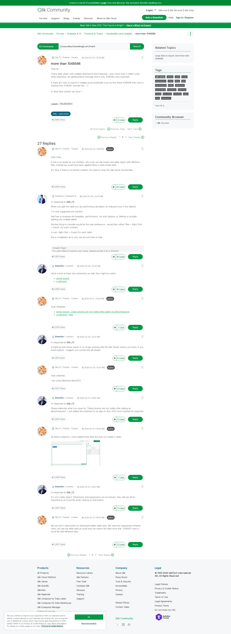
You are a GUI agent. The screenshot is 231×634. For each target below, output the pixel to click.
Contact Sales (122, 607)
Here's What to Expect (139, 25)
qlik (183, 81)
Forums (60, 33)
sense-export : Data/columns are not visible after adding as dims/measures (92, 311)
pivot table (160, 90)
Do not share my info (165, 610)
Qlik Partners (82, 577)
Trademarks (160, 592)
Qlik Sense (42, 581)
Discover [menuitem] (88, 18)
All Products (43, 573)
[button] (142, 57)
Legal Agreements (163, 601)
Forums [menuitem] (43, 18)
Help (171, 17)
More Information (88, 623)
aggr (186, 94)
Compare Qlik (82, 585)
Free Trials (81, 581)
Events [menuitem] (76, 18)
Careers (119, 594)
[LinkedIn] (123, 625)
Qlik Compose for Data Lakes (51, 598)
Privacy (119, 590)
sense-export (62, 278)
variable (177, 94)
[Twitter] (118, 625)
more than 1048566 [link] (145, 33)
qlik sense (160, 77)
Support (80, 598)
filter (177, 81)
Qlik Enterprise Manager (48, 607)
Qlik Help (189, 10)
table (171, 85)
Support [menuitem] (55, 18)
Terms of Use (161, 597)
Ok (89, 617)
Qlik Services (175, 10)
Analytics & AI (74, 33)
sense (170, 77)
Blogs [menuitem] (66, 18)
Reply (135, 120)
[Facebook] (129, 625)
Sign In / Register (185, 17)
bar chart (167, 94)
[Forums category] (156, 123)
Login (104, 2)
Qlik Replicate (43, 594)
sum (157, 98)
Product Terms (162, 605)
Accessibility (121, 585)
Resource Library (84, 573)
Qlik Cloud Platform (46, 577)
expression (161, 81)
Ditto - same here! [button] (61, 114)
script (184, 77)
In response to (62, 202)
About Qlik (120, 573)
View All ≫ (160, 105)
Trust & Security (123, 581)
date (177, 77)
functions (172, 90)
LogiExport (61, 281)
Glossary (80, 590)
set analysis (161, 85)
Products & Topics (93, 33)
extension (166, 98)
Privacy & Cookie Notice (166, 588)
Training (80, 594)
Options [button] (190, 33)
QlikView (41, 590)
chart (170, 81)
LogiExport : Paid (64, 314)
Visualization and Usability (119, 33)
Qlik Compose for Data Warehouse (54, 603)
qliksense (180, 85)
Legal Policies (161, 584)
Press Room (121, 577)
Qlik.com (163, 10)
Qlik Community (45, 33)
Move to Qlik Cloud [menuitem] (106, 18)
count (158, 94)
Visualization (66, 104)
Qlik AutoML (43, 585)
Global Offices (122, 602)
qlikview (182, 90)
